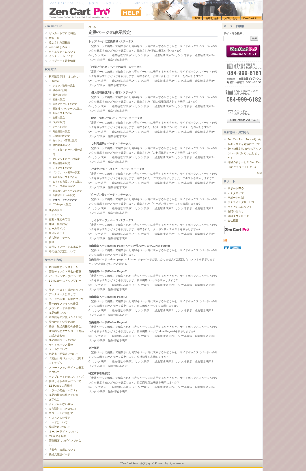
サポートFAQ (236, 188)
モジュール (55, 214)
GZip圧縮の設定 (61, 136)
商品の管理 (55, 210)
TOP (197, 18)
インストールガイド (61, 56)
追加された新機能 (59, 42)
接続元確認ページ (59, 454)
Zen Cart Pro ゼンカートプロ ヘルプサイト (86, 3)
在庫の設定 (59, 117)
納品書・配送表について (63, 353)
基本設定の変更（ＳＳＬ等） (66, 317)
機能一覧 (54, 38)
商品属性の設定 (61, 131)
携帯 (51, 242)
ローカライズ (57, 228)
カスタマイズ (236, 193)
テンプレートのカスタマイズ (66, 376)
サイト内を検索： (234, 33)
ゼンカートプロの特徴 (62, 33)
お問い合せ (231, 18)
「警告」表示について (62, 449)
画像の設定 (59, 99)
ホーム (92, 27)
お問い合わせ (236, 211)
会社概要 (233, 220)
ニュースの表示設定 (64, 186)
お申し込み (212, 18)
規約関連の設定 (61, 145)
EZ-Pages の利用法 (60, 385)
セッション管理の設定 (65, 140)
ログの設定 (59, 122)
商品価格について (59, 312)
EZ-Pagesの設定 (62, 204)
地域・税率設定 (58, 224)
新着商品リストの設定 (65, 177)
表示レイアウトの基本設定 (65, 246)
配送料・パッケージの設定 (67, 108)
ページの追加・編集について (66, 299)
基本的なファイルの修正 (63, 303)
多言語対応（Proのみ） (63, 408)
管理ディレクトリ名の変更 (65, 271)
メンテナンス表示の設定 (66, 172)
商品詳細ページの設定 (62, 340)
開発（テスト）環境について (66, 289)
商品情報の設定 (61, 163)
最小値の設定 (60, 90)
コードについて (58, 422)
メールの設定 (60, 126)
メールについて (58, 349)
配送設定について (59, 426)
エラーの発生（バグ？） (63, 390)
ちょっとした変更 (59, 417)
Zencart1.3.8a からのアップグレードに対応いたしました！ (244, 153)
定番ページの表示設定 (65, 200)
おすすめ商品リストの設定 (67, 181)
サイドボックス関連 (61, 344)
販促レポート (57, 233)
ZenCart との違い (59, 47)
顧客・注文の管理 (59, 219)
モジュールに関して (61, 413)
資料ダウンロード (238, 216)
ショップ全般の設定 (64, 85)
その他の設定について (62, 251)
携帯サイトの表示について (65, 381)
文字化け (54, 399)
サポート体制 (236, 197)
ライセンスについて (240, 206)
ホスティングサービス (241, 202)
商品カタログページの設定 (67, 190)
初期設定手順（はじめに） (65, 76)
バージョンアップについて (65, 276)
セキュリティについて (62, 51)
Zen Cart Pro (251, 18)
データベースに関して (62, 294)
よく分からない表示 (61, 404)
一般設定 (54, 81)
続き (260, 172)
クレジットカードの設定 (66, 158)
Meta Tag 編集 (57, 436)
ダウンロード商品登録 (62, 308)
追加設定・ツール (59, 237)
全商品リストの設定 (64, 195)
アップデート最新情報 (62, 60)
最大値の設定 (60, 94)
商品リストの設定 (62, 113)
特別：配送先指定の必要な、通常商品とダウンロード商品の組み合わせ (66, 331)
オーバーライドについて (63, 431)
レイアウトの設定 (62, 168)
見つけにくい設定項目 (62, 321)
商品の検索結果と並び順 (63, 394)
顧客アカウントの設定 (65, 104)
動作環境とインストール (63, 267)
